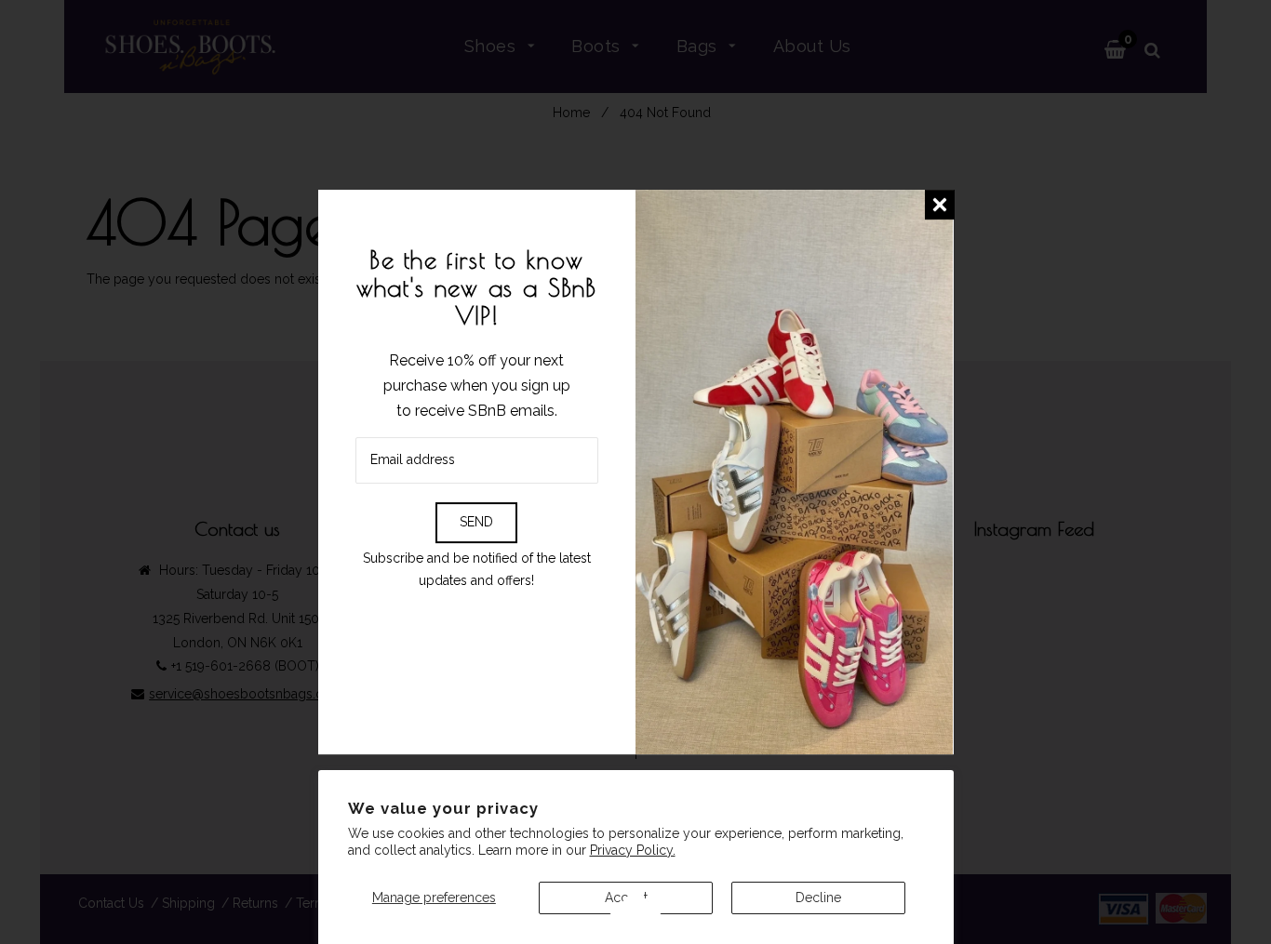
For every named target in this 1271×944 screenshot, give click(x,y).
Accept (626, 897)
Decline (818, 897)
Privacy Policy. (633, 850)
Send (476, 521)
